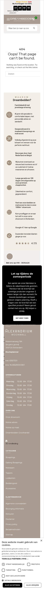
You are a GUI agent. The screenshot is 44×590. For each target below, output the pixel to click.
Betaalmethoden (13, 529)
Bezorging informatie (15, 509)
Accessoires (11, 488)
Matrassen (10, 468)
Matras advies (11, 422)
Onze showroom (13, 417)
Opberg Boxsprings (14, 462)
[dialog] (22, 564)
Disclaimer (10, 519)
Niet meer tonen (22, 318)
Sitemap (9, 535)
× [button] (41, 541)
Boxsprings (10, 457)
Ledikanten (10, 478)
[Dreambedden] (22, 19)
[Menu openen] (9, 19)
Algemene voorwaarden (16, 503)
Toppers (9, 473)
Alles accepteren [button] (12, 585)
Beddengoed (11, 483)
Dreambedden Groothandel (17, 433)
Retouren (10, 514)
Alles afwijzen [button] (32, 585)
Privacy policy (11, 524)
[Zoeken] (34, 28)
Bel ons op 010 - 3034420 (17, 263)
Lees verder (35, 556)
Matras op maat (12, 427)
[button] (22, 558)
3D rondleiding (12, 443)
